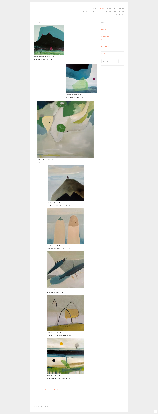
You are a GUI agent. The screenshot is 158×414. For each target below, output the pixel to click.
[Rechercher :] (110, 61)
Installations (119, 8)
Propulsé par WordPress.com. (43, 406)
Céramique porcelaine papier (92, 11)
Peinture (102, 8)
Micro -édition (119, 11)
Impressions (108, 11)
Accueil (95, 8)
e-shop (121, 14)
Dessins (109, 8)
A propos (115, 14)
